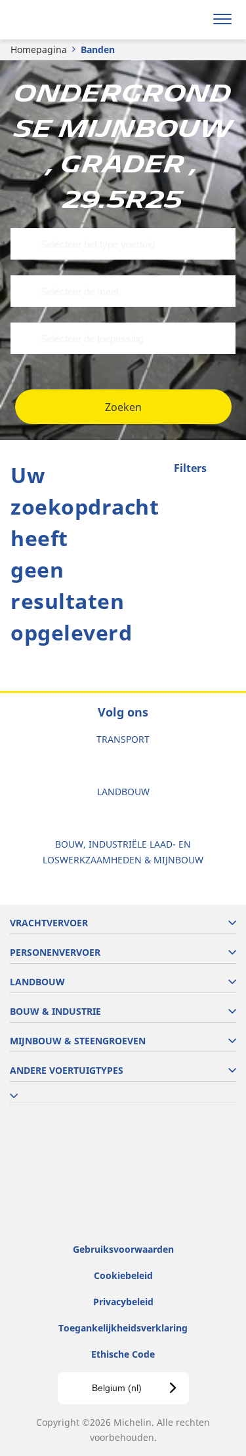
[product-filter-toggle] (226, 469)
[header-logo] (61, 19)
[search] (191, 19)
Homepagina (38, 49)
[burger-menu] (222, 19)
